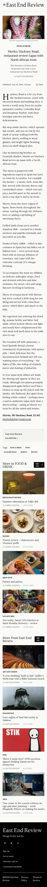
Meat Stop (7, 578)
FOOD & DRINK (23, 46)
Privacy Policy (24, 879)
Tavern (6, 536)
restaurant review (12, 497)
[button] (12, 851)
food (27, 448)
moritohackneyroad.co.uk (17, 419)
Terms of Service (37, 879)
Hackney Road (10, 452)
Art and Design (10, 672)
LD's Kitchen (8, 616)
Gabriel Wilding (12, 505)
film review (8, 713)
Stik (5, 755)
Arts (5, 799)
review (34, 452)
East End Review (24, 76)
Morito (23, 452)
